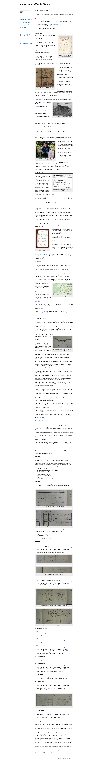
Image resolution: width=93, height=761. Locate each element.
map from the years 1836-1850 (44, 353)
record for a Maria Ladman (43, 311)
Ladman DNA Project (53, 24)
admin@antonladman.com (42, 22)
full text (47, 52)
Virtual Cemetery (23, 41)
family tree (57, 212)
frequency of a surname (67, 202)
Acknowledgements (23, 27)
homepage (63, 748)
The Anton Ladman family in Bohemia (26, 24)
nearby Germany (42, 417)
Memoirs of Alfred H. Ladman (25, 37)
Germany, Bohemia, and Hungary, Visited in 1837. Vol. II (25, 35)
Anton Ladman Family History (35, 4)
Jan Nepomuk (59, 372)
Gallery (21, 32)
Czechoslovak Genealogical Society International (44, 254)
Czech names (62, 427)
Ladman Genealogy (23, 25)
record (52, 212)
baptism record (53, 223)
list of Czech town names (43, 273)
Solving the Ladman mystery (25, 22)
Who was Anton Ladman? (24, 17)
